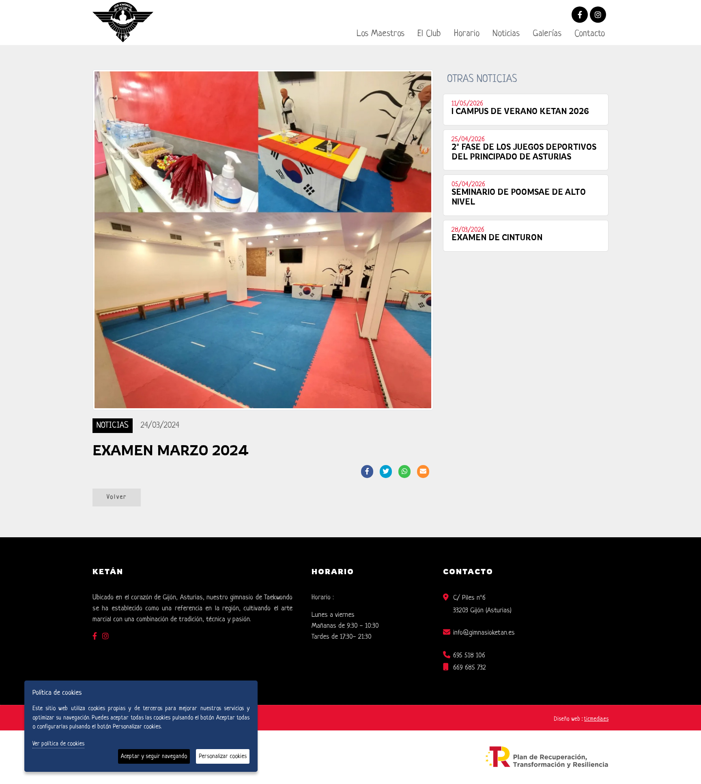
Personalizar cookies (223, 756)
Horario (467, 34)
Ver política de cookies (58, 744)
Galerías (547, 34)
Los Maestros (380, 34)
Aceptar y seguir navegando (154, 756)
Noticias (506, 34)
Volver (117, 497)
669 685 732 (469, 668)
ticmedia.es (596, 719)
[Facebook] (579, 15)
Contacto (589, 34)
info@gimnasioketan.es (484, 633)
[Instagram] (598, 15)
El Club (429, 34)
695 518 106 (469, 655)
